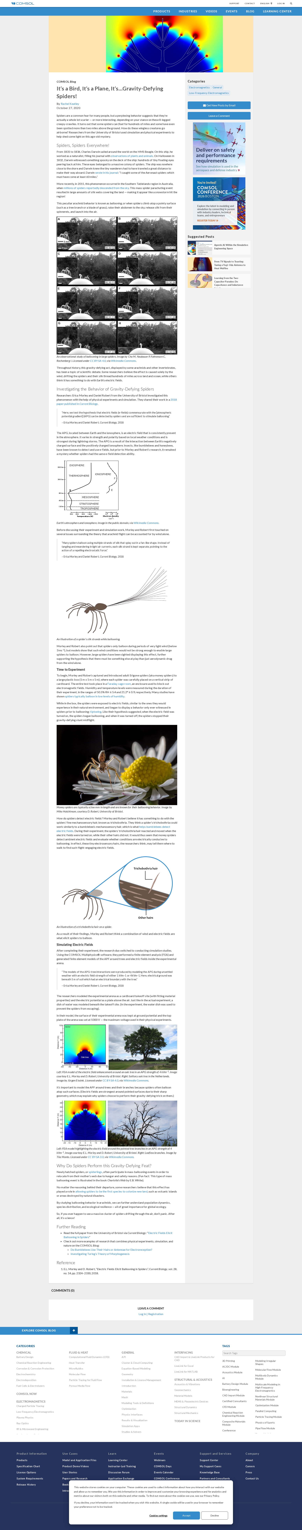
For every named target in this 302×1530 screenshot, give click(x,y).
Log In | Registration (151, 1314)
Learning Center (277, 11)
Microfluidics (76, 1368)
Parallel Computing (265, 1411)
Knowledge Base (210, 1472)
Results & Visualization (134, 1420)
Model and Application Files (79, 1460)
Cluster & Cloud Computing (137, 1362)
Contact (250, 3)
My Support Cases (210, 1466)
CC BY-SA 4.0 (98, 360)
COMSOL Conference (167, 1478)
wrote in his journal (106, 172)
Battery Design (24, 1356)
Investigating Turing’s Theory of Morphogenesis (100, 1253)
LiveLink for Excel (184, 1365)
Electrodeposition (26, 1379)
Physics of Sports (265, 1422)
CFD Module (229, 1406)
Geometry (127, 1374)
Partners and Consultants (215, 1478)
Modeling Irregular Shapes (265, 1362)
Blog (250, 11)
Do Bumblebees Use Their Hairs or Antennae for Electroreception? (111, 1249)
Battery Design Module (235, 1383)
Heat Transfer (77, 1362)
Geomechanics (182, 1389)
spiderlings (95, 1171)
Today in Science (187, 1421)
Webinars (160, 1460)
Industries (188, 11)
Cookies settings (158, 1515)
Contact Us (252, 1478)
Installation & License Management (141, 1379)
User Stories (69, 1472)
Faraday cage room (119, 683)
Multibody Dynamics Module (266, 1377)
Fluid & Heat (78, 1352)
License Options (26, 1472)
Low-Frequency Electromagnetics (209, 92)
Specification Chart (28, 1466)
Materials (127, 1391)
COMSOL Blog (66, 81)
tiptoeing (95, 711)
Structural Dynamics (185, 1407)
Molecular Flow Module (268, 1369)
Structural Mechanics (186, 1412)
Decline (215, 1515)
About (249, 1460)
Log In (281, 3)
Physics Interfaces (132, 1414)
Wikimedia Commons (123, 360)
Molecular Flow (77, 1374)
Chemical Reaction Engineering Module (233, 1414)
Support (234, 3)
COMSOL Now (26, 1394)
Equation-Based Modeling (136, 1368)
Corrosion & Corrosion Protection (35, 1368)
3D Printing (228, 1360)
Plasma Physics (24, 1417)
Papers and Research (74, 1478)
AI (223, 1378)
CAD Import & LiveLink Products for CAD (194, 1358)
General (217, 87)
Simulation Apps (131, 1426)
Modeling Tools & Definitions (138, 1403)
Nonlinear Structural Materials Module (266, 1398)
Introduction (129, 1385)
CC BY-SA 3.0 (96, 1156)
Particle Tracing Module (268, 1416)
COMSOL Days (163, 1466)
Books (66, 1484)
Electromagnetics (199, 87)
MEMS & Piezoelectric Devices (191, 1401)
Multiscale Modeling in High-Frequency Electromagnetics (267, 1387)
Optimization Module (267, 1405)
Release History (26, 1484)
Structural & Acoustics (193, 1380)
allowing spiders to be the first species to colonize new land (112, 1191)
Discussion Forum (119, 1472)
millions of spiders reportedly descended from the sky (96, 188)
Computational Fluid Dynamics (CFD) (89, 1356)
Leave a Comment (219, 115)
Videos (211, 11)
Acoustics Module (232, 1372)
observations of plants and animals (132, 155)
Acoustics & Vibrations (187, 1384)
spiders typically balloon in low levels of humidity (94, 696)
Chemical (23, 1352)
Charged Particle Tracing (30, 1405)
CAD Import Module (233, 1395)
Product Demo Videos (75, 1466)
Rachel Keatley (70, 103)
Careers (250, 1466)
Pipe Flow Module (265, 1428)
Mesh (125, 1397)
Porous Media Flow (79, 1385)
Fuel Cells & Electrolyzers (30, 1385)
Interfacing (183, 1352)
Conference (229, 1430)
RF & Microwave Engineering (32, 1428)
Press (249, 1472)
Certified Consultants (234, 1401)
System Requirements (30, 1478)
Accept (186, 1515)
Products (161, 11)
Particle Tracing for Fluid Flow (85, 1379)
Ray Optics (22, 1423)
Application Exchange (121, 1478)
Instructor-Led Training (122, 1466)
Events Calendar (164, 1472)
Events (232, 11)
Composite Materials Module (234, 1423)
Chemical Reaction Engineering (33, 1362)
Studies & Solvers (131, 1431)
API (124, 1356)
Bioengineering (230, 1389)
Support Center (209, 1460)
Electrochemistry (25, 1374)
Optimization (129, 1408)
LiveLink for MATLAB (186, 1371)
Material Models (183, 1395)
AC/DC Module (230, 1366)
